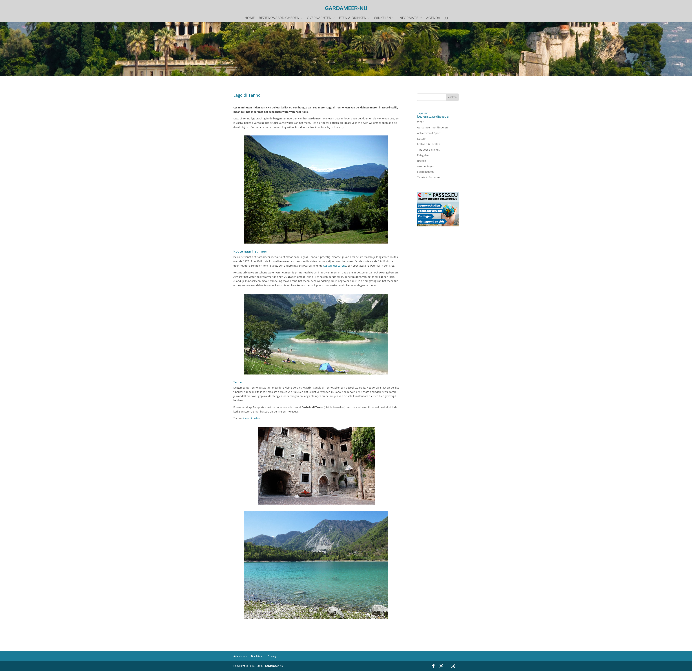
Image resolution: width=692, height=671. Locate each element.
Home (250, 18)
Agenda (433, 18)
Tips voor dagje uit (428, 149)
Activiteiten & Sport (428, 133)
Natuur (421, 138)
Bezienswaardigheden (279, 18)
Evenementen (425, 171)
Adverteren (240, 656)
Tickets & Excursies (428, 177)
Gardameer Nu (274, 666)
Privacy (272, 656)
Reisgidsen (423, 155)
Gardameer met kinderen (432, 127)
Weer (420, 122)
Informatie (409, 18)
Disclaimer (257, 656)
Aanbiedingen (425, 166)
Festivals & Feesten (428, 144)
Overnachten (319, 18)
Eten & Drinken (352, 18)
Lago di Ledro (251, 418)
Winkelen (382, 18)
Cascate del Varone (334, 265)
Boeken (421, 160)
